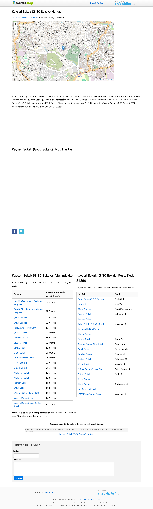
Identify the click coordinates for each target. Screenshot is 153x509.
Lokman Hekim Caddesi (89, 329)
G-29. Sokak (19, 352)
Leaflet (100, 80)
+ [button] (15, 24)
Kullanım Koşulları (84, 499)
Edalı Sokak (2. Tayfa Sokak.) (91, 324)
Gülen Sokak (84, 374)
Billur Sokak (84, 379)
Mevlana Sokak (21, 362)
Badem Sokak (84, 359)
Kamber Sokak (85, 354)
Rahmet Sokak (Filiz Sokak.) (91, 344)
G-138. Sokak (20, 367)
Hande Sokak (84, 334)
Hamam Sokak (20, 382)
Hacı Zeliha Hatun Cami (25, 327)
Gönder (18, 478)
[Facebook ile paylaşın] (14, 231)
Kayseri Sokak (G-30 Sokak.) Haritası (76, 434)
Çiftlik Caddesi (20, 317)
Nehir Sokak (84, 384)
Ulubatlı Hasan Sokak (24, 357)
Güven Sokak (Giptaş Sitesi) (91, 369)
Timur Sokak (84, 339)
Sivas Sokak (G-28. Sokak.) (26, 392)
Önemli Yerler (96, 3)
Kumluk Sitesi (84, 319)
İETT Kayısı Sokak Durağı (90, 394)
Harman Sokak (21, 337)
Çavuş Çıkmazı (20, 332)
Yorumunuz (17, 459)
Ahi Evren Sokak (21, 372)
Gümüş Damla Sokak (24, 397)
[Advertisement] (128, 57)
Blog (98, 499)
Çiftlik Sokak (19, 387)
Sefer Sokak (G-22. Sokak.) (91, 299)
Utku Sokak (83, 364)
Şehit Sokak (19, 347)
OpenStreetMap (109, 80)
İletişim (93, 499)
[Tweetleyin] (21, 231)
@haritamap (49, 492)
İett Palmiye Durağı (87, 389)
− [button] (15, 27)
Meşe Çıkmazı (84, 309)
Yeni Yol (82, 304)
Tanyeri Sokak (84, 314)
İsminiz (16, 451)
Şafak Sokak (84, 349)
